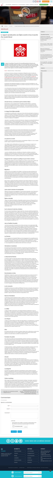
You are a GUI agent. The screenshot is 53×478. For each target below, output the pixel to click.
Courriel (8, 408)
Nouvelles (10, 26)
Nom (8, 405)
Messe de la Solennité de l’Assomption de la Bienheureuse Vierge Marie (46, 50)
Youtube (38, 1)
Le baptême (16, 457)
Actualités (27, 4)
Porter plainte (46, 1)
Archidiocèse (32, 4)
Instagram (40, 1)
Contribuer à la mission (44, 4)
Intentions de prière (17, 460)
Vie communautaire (21, 4)
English (51, 1)
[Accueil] (2, 4)
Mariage (15, 455)
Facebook (33, 1)
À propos (15, 462)
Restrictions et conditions (13, 467)
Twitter (36, 1)
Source (6, 70)
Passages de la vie (15, 4)
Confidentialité (21, 467)
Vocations (16, 453)
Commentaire (7, 412)
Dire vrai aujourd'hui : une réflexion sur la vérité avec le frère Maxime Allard (46, 63)
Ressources (36, 4)
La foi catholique (8, 4)
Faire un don (31, 1)
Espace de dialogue (17, 451)
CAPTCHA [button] (13, 420)
